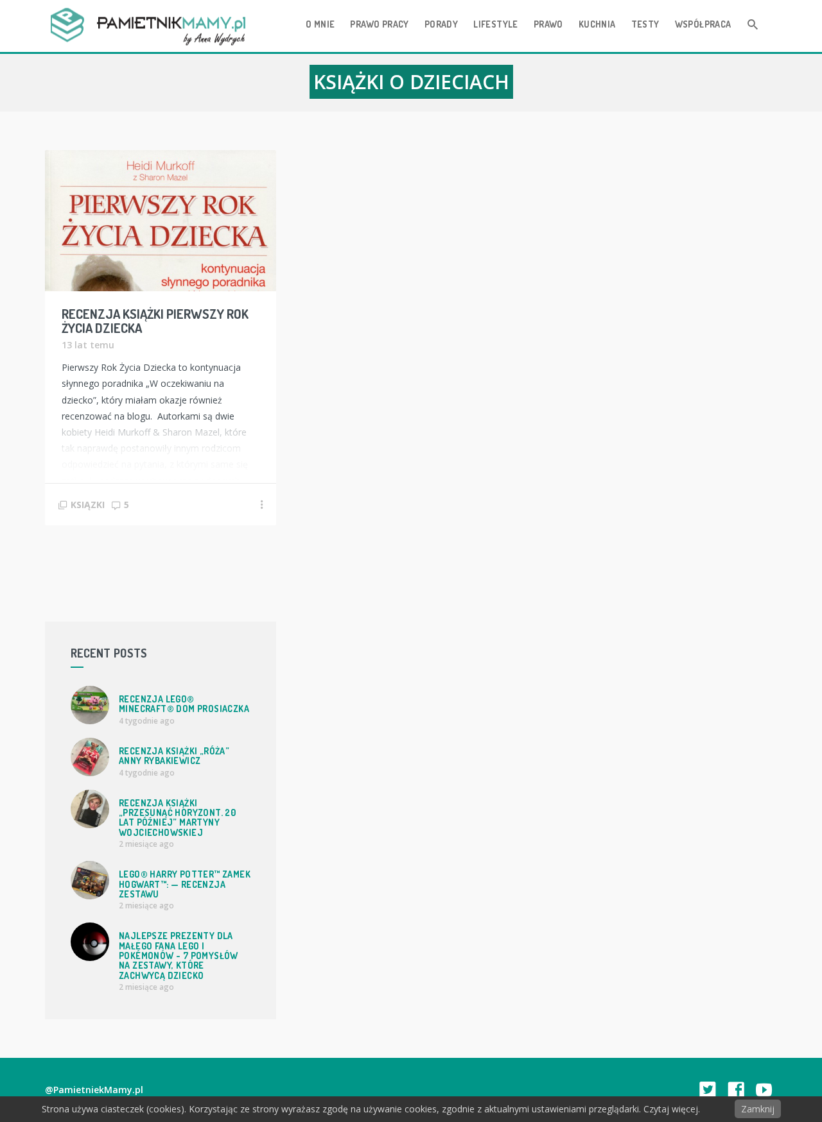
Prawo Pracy (379, 24)
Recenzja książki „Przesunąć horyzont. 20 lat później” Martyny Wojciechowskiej (177, 817)
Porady (441, 24)
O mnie (320, 24)
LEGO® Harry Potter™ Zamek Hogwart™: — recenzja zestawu (184, 884)
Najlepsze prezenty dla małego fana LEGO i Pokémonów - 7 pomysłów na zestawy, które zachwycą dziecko (178, 955)
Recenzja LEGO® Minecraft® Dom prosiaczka (184, 703)
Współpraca (703, 24)
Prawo (548, 24)
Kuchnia (597, 24)
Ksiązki (88, 504)
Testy (645, 24)
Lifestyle (495, 24)
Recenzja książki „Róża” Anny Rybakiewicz (174, 755)
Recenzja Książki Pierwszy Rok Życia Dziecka (155, 320)
